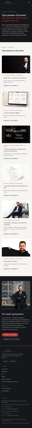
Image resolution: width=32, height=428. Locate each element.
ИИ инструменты (6, 379)
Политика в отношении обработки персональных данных (15, 423)
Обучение (4, 371)
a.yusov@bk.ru (5, 391)
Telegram (5, 361)
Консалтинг (5, 369)
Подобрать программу (10, 334)
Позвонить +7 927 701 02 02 (11, 339)
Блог (3, 374)
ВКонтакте (13, 361)
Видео (3, 376)
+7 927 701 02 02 (6, 388)
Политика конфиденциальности (10, 381)
